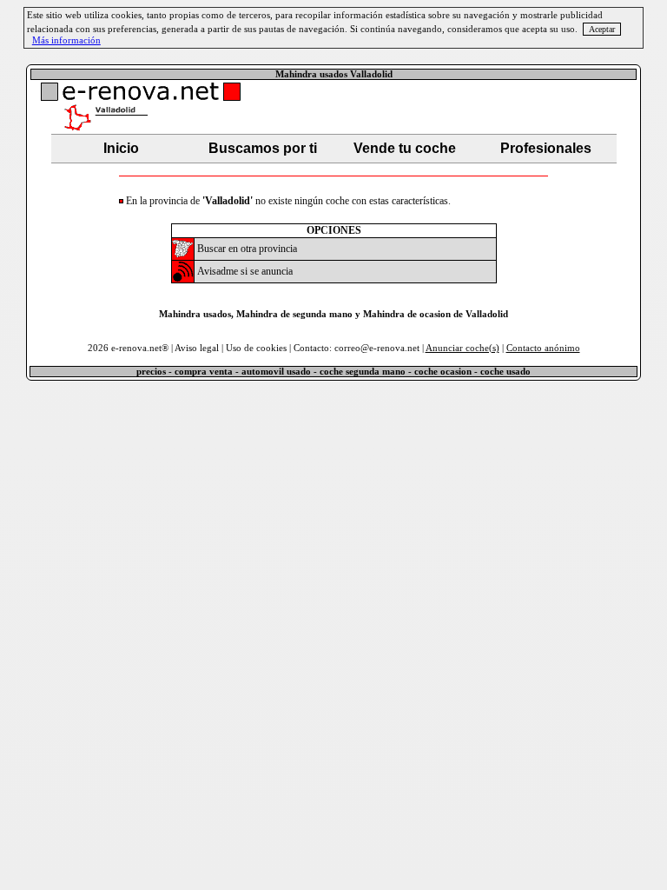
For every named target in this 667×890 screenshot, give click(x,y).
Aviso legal (197, 348)
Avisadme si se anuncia (245, 271)
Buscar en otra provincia (247, 248)
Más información (66, 40)
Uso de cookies (256, 348)
